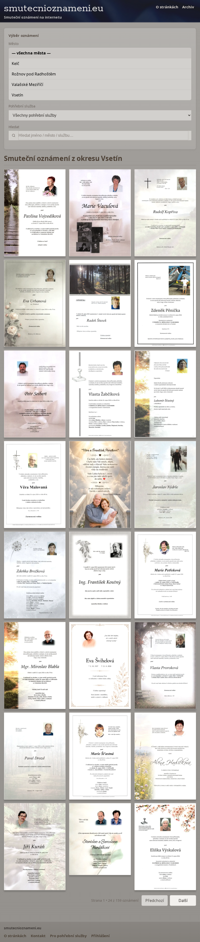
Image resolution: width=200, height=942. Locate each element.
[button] (35, 212)
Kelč (15, 63)
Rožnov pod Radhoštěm (34, 74)
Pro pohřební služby (68, 935)
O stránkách (167, 6)
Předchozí (154, 900)
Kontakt (38, 935)
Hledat (14, 127)
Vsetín (17, 95)
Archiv (188, 6)
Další (183, 900)
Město (14, 43)
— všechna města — (31, 53)
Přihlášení (100, 935)
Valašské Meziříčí (27, 84)
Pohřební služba (22, 106)
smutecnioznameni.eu (53, 8)
